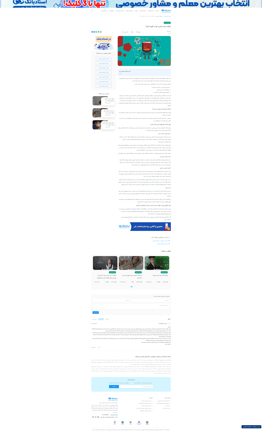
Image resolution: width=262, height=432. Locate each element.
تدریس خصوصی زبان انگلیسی (145, 403)
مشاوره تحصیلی (129, 10)
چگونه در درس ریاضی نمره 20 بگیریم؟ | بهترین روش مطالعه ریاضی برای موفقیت (132, 277)
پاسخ (92, 347)
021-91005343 (105, 415)
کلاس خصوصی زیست (104, 77)
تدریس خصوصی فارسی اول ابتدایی (144, 408)
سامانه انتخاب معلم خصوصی (163, 401)
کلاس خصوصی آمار (103, 86)
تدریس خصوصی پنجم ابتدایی (104, 410)
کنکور (136, 10)
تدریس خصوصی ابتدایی (146, 405)
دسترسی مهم (104, 10)
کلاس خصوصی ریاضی (104, 59)
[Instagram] (93, 417)
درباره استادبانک (166, 408)
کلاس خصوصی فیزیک (104, 68)
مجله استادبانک (167, 16)
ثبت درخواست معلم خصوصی (251, 427)
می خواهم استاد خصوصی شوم (163, 403)
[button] (131, 286)
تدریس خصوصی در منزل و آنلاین (160, 241)
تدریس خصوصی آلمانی (146, 401)
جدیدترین (107, 319)
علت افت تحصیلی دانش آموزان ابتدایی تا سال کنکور (158, 277)
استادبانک (169, 31)
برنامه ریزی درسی (120, 10)
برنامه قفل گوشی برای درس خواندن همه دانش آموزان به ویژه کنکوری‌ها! (105, 277)
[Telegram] (95, 417)
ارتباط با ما (167, 405)
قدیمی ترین (101, 319)
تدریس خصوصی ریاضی (162, 244)
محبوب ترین (94, 319)
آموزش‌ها (112, 10)
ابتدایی (157, 10)
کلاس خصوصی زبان (103, 63)
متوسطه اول (150, 10)
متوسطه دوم (143, 10)
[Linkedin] (98, 417)
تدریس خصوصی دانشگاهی (145, 410)
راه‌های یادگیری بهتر (124, 103)
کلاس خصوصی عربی (103, 81)
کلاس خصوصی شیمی (104, 72)
